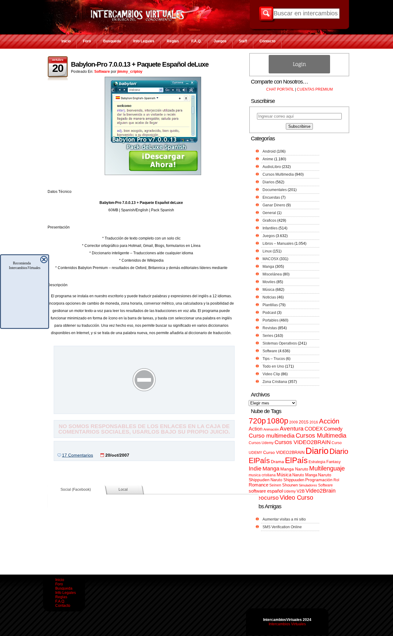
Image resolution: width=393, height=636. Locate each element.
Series (268, 336)
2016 (313, 422)
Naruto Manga (304, 475)
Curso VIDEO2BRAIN (284, 452)
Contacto (267, 41)
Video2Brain (320, 490)
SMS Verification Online (282, 527)
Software (102, 71)
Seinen (275, 485)
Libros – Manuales (278, 243)
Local (123, 489)
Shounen (290, 485)
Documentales (275, 190)
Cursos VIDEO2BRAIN (302, 442)
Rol (336, 480)
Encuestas (271, 197)
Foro (87, 41)
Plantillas (270, 305)
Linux (267, 251)
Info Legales (143, 41)
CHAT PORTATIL (280, 89)
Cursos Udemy (261, 443)
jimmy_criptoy (129, 71)
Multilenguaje (327, 468)
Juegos (220, 41)
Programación (319, 479)
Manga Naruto (294, 469)
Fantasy (333, 461)
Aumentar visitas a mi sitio (284, 519)
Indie (255, 468)
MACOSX (270, 259)
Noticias (269, 297)
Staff (243, 41)
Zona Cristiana (275, 382)
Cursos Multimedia (278, 174)
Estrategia (317, 462)
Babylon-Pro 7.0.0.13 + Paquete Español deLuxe (139, 64)
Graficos (269, 220)
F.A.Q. (196, 41)
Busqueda (112, 41)
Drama (277, 461)
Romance (258, 484)
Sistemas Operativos (280, 343)
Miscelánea (272, 274)
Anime (268, 159)
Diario (317, 451)
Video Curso (296, 497)
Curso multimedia (272, 435)
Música (268, 289)
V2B (301, 491)
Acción (329, 421)
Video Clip (271, 374)
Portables (270, 320)
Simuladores (308, 485)
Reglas (173, 41)
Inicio (66, 41)
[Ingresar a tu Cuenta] (299, 72)
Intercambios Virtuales (287, 624)
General (269, 213)
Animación (271, 429)
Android (269, 151)
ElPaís (296, 460)
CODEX (314, 429)
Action (256, 428)
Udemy (290, 491)
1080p (277, 421)
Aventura (292, 428)
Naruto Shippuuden (287, 480)
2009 (293, 422)
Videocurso (264, 497)
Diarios (268, 182)
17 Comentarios (77, 455)
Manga (268, 266)
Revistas (270, 328)
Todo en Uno (273, 366)
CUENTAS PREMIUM (315, 89)
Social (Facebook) (75, 489)
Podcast (269, 312)
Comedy (333, 429)
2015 (304, 422)
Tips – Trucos (274, 359)
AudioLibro (272, 167)
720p (257, 421)
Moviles (269, 282)
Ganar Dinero (274, 205)
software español (266, 491)
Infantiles (270, 228)
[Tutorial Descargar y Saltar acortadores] (144, 409)
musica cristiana (262, 475)
